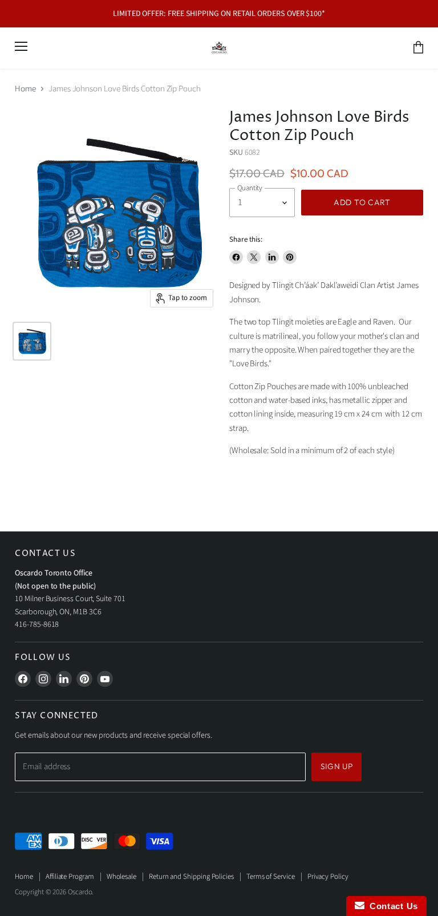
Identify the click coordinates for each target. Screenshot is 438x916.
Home (25, 89)
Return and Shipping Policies (191, 876)
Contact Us (391, 906)
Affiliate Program (70, 876)
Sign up (337, 766)
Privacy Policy (327, 876)
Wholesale (121, 876)
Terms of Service (270, 876)
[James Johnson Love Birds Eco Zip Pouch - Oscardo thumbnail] (32, 341)
